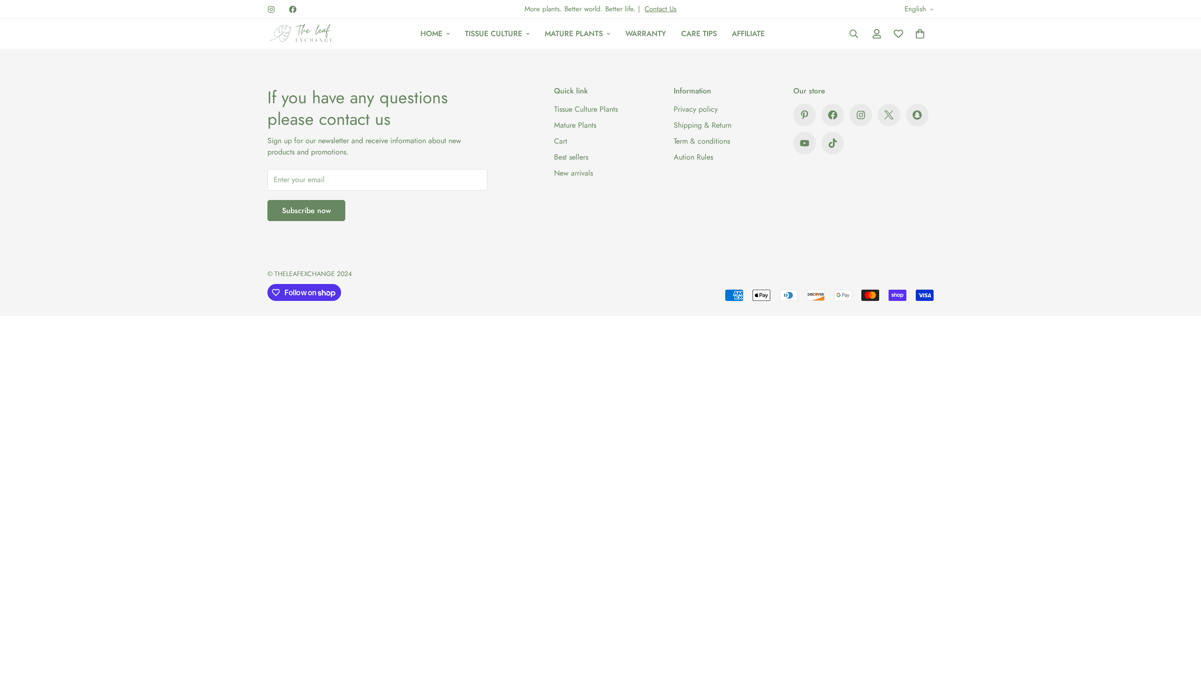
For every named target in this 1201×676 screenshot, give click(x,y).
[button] (920, 34)
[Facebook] (292, 9)
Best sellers (571, 157)
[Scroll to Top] (1182, 625)
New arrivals (573, 173)
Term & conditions (702, 141)
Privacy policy (696, 109)
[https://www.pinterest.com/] (804, 115)
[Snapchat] (917, 115)
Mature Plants (574, 33)
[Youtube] (804, 143)
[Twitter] (889, 115)
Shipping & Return (702, 125)
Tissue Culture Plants (586, 109)
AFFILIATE (748, 33)
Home (431, 33)
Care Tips (699, 33)
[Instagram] (271, 9)
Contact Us (661, 9)
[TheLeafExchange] (301, 33)
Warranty (645, 33)
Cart (560, 141)
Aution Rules (693, 157)
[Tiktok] (832, 143)
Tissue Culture (493, 33)
